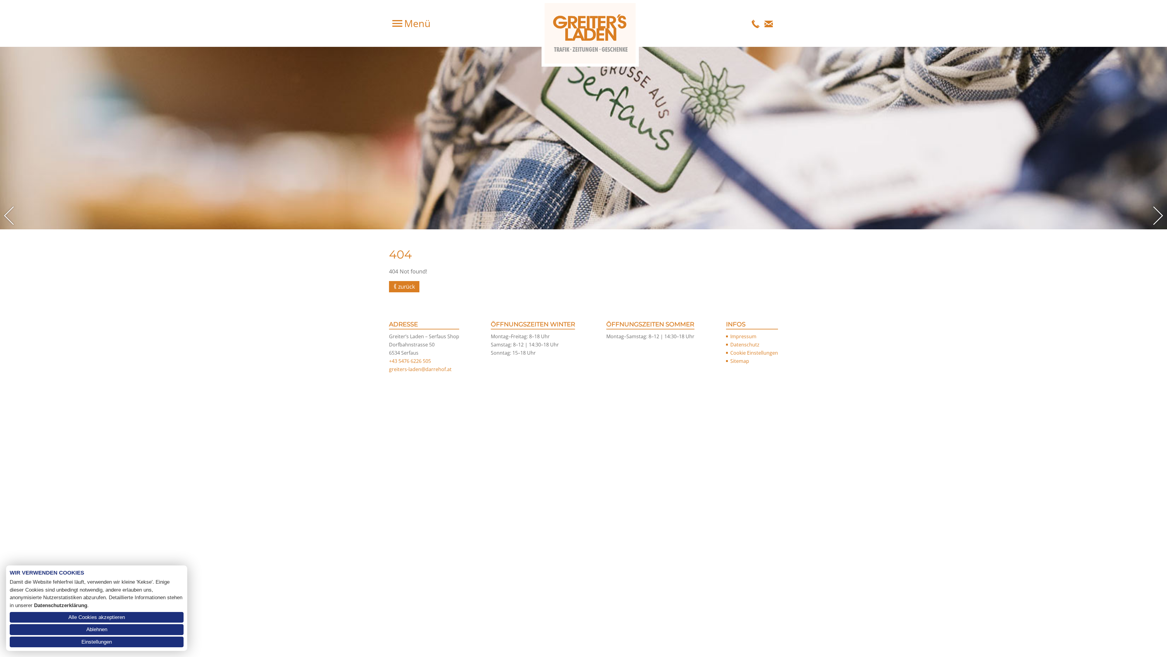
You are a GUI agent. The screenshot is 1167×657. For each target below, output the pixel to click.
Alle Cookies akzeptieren (96, 617)
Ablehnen (96, 629)
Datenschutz (744, 344)
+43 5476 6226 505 (410, 361)
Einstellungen (96, 642)
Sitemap (739, 361)
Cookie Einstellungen (754, 352)
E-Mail (768, 23)
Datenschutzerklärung (60, 605)
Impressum (743, 336)
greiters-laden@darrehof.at (420, 369)
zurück (406, 286)
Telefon (756, 23)
